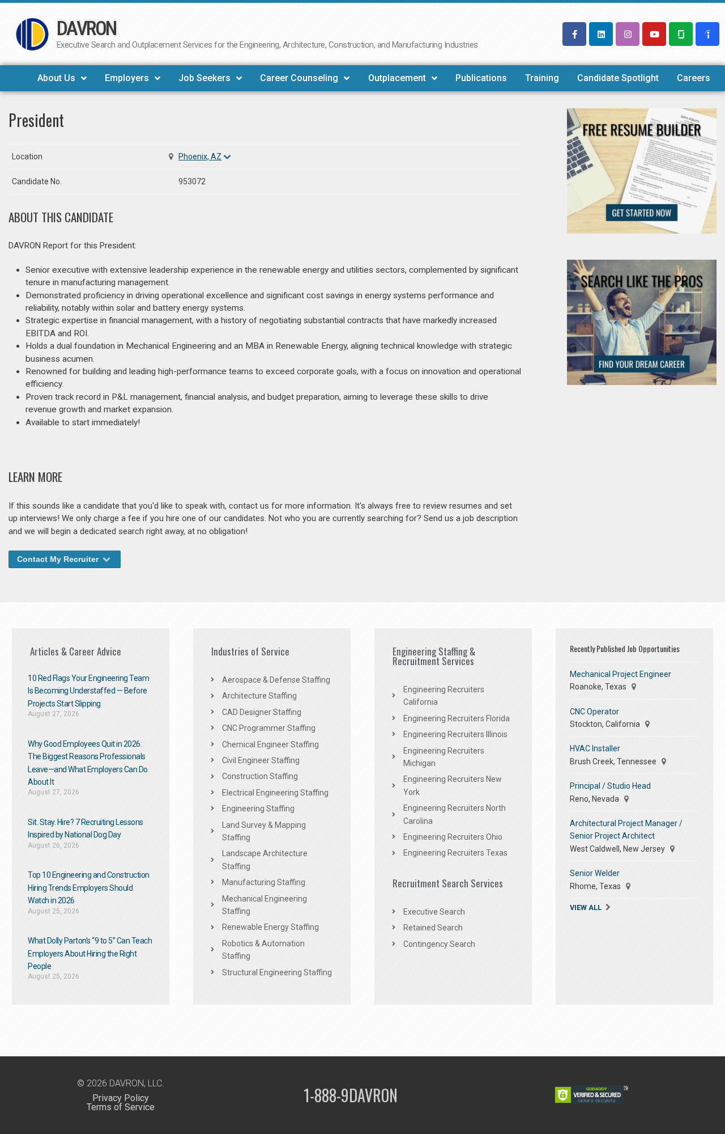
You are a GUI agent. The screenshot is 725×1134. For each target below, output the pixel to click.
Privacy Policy (120, 1098)
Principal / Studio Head (610, 785)
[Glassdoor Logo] (681, 34)
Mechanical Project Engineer (620, 674)
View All (586, 907)
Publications (481, 78)
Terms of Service (121, 1107)
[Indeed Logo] (707, 34)
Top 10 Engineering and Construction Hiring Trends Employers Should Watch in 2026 (89, 887)
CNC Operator (594, 711)
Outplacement (397, 78)
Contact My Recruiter (59, 559)
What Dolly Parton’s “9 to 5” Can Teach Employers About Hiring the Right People (90, 953)
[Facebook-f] (574, 34)
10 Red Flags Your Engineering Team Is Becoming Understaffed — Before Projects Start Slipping (88, 691)
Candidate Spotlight (618, 78)
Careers (693, 78)
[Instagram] (627, 34)
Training (542, 78)
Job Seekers (204, 78)
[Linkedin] (601, 34)
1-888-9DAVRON (351, 1095)
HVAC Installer (595, 748)
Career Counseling (299, 78)
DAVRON (86, 28)
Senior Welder (595, 873)
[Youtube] (654, 34)
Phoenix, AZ (199, 156)
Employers (127, 78)
